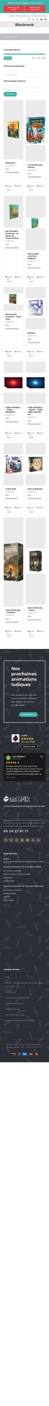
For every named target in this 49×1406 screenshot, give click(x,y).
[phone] (38, 840)
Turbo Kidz (10, 489)
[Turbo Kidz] (13, 464)
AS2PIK (21, 1045)
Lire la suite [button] (10, 777)
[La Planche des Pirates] (35, 130)
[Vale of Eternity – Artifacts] (13, 562)
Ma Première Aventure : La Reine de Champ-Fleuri (12, 234)
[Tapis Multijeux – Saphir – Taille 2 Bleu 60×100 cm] (35, 383)
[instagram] (37, 19)
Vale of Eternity (35, 489)
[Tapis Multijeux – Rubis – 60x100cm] (13, 383)
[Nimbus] (35, 308)
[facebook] (29, 19)
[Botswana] (13, 129)
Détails (19, 186)
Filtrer (8, 58)
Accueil (6, 37)
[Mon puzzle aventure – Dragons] (35, 223)
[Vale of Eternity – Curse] (35, 561)
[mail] (33, 840)
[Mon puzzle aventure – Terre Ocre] (13, 299)
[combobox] (24, 74)
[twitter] (33, 19)
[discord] (45, 19)
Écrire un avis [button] (29, 746)
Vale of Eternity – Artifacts (12, 611)
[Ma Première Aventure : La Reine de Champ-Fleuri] (13, 212)
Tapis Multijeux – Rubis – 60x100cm (12, 409)
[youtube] (41, 19)
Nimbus (31, 333)
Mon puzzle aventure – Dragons (33, 256)
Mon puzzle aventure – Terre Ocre (13, 316)
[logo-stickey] (17, 796)
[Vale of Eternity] (35, 464)
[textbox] (24, 74)
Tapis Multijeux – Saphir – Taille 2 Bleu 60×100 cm (35, 411)
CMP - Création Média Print (31, 1047)
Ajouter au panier (9, 188)
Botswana (10, 163)
